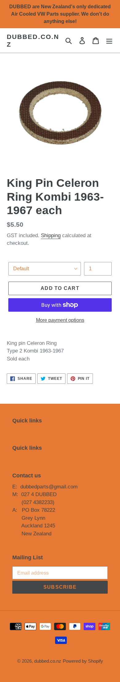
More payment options (60, 320)
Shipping (51, 235)
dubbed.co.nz (33, 40)
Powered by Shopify (83, 661)
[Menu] (109, 40)
